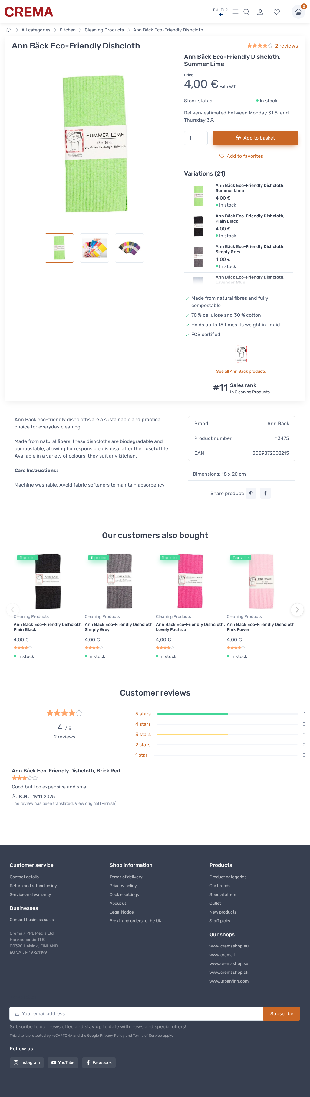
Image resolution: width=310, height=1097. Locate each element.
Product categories (227, 877)
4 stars (143, 724)
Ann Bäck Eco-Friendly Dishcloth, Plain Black (250, 218)
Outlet (215, 903)
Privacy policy (123, 885)
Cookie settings (124, 894)
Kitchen (68, 30)
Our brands (219, 885)
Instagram (30, 1062)
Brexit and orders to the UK (135, 921)
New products (222, 912)
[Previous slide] (12, 609)
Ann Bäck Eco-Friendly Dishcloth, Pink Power (261, 627)
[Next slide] (297, 609)
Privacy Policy (112, 1035)
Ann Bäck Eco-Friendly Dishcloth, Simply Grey (250, 249)
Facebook (102, 1062)
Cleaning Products (104, 30)
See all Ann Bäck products (241, 371)
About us (118, 903)
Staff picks (219, 921)
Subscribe (281, 1013)
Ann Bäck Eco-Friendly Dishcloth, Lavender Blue (250, 280)
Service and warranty (30, 894)
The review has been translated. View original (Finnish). (65, 803)
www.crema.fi (222, 954)
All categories (36, 30)
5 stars (143, 714)
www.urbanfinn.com (229, 981)
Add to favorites (245, 156)
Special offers (222, 894)
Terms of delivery (126, 877)
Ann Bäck (278, 423)
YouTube (66, 1062)
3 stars (143, 734)
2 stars (142, 745)
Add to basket (259, 138)
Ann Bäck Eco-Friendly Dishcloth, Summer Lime (250, 188)
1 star (141, 755)
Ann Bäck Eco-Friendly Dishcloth (168, 30)
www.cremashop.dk (228, 972)
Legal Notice (122, 912)
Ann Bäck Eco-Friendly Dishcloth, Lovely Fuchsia (190, 627)
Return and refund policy (33, 885)
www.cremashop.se (228, 963)
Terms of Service (147, 1035)
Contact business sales (32, 919)
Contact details (24, 877)
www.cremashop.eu (229, 946)
